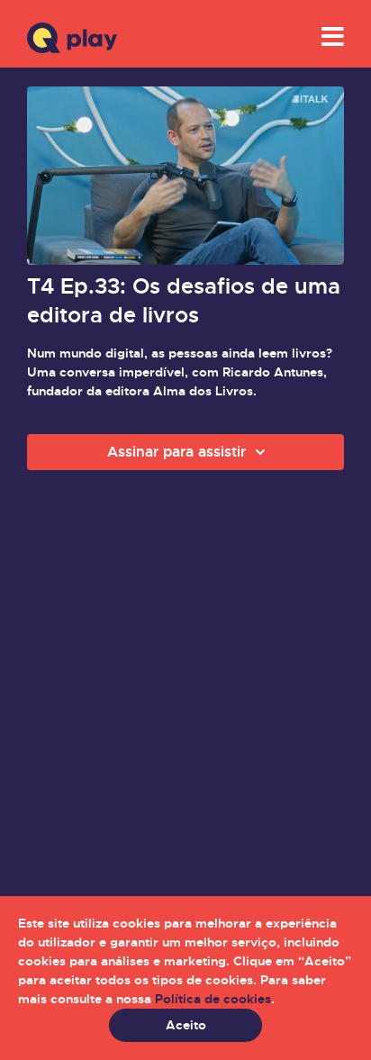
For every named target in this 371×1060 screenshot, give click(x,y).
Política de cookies (213, 999)
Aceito (186, 1025)
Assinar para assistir (176, 451)
